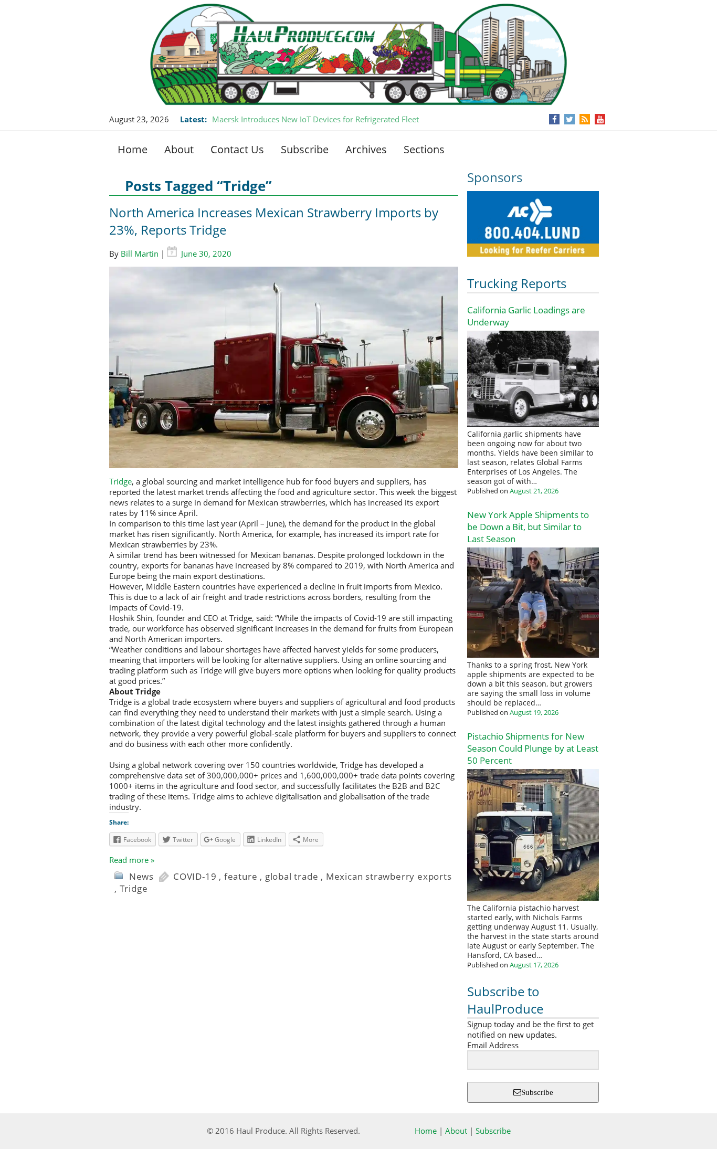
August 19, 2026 (534, 712)
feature (241, 876)
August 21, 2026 (534, 491)
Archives (366, 149)
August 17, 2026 (534, 964)
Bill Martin (140, 253)
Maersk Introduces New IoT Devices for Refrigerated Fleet (315, 119)
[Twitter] (569, 119)
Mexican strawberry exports (389, 876)
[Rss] (585, 119)
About (179, 149)
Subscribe (305, 149)
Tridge (120, 481)
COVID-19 (194, 876)
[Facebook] (554, 119)
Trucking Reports (516, 283)
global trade (292, 876)
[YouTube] (600, 119)
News (141, 876)
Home (132, 149)
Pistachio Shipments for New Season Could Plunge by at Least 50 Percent (532, 748)
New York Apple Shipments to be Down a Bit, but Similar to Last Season (528, 527)
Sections (424, 149)
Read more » (131, 860)
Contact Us (237, 149)
